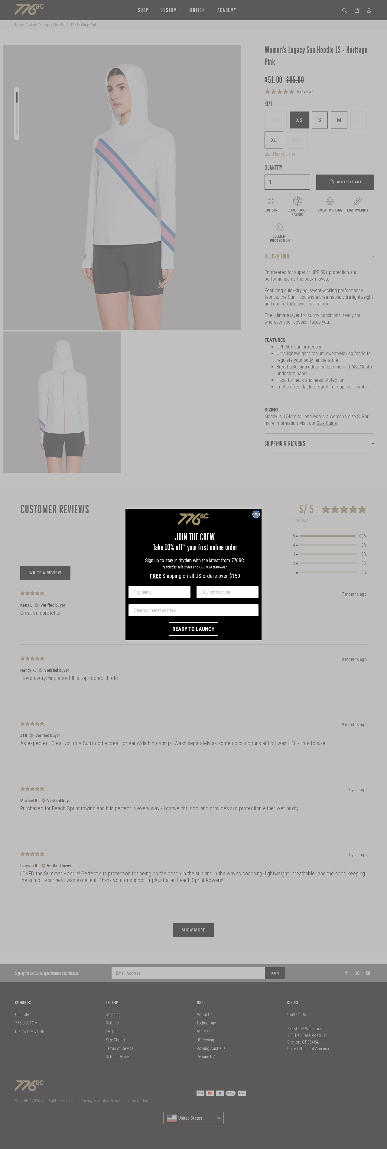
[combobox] (226, 592)
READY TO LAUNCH (193, 629)
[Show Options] (253, 592)
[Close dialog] (256, 514)
